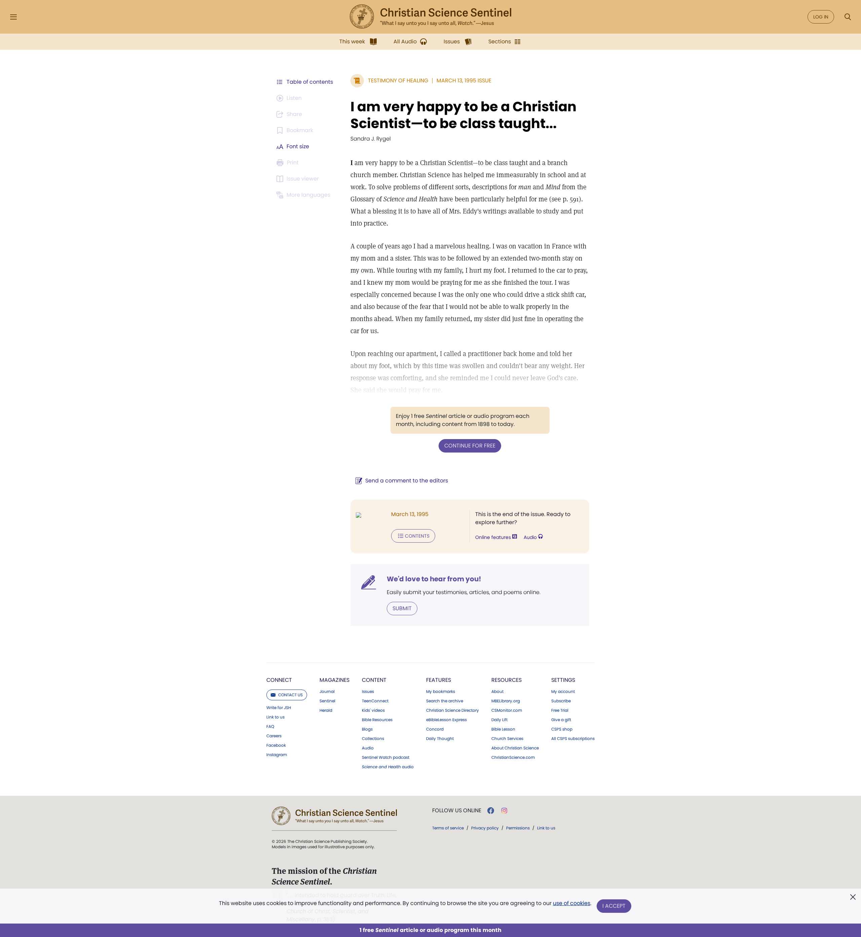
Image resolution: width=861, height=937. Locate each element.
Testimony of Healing (398, 80)
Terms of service (448, 828)
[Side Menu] (13, 17)
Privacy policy (485, 828)
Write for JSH (278, 708)
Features (438, 680)
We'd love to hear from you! (434, 579)
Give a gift (561, 720)
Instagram (276, 755)
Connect (279, 680)
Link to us (275, 717)
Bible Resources (377, 720)
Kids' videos (373, 710)
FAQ (270, 727)
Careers (274, 736)
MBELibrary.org (505, 701)
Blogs (367, 729)
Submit (402, 608)
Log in (820, 16)
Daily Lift (499, 720)
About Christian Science (515, 748)
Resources (506, 680)
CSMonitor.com (506, 710)
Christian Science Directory (452, 710)
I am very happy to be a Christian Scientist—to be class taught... (463, 115)
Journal (327, 692)
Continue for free (469, 446)
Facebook (276, 745)
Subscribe (561, 701)
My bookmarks (440, 692)
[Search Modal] (847, 17)
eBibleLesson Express (446, 720)
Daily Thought (440, 739)
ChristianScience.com (513, 757)
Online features (493, 537)
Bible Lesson (503, 729)
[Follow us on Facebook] (491, 811)
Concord (435, 729)
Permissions (518, 828)
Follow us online (456, 810)
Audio (531, 537)
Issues (368, 692)
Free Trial (559, 710)
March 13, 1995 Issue (464, 80)
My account (563, 692)
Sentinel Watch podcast (385, 757)
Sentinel (327, 701)
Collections (373, 739)
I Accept (614, 906)
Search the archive (444, 701)
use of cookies (571, 903)
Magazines (334, 680)
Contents (417, 536)
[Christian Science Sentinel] (430, 16)
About (497, 692)
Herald (326, 710)
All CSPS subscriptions (573, 739)
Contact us (290, 695)
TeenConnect (375, 701)
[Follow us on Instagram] (504, 811)
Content (374, 680)
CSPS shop (561, 729)
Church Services (507, 739)
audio (388, 767)
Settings (563, 680)
